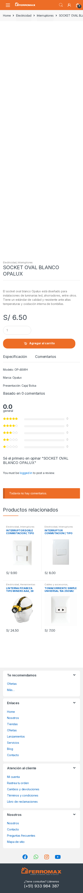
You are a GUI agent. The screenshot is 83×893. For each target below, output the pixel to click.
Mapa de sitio (16, 841)
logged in (26, 473)
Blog (10, 749)
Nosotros (13, 718)
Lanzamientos (16, 736)
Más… (11, 690)
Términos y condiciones (22, 795)
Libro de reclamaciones (22, 801)
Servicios (13, 742)
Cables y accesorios (56, 584)
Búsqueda (61, 5)
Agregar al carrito (42, 343)
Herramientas (27, 584)
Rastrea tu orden (18, 783)
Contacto (13, 755)
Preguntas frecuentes (21, 835)
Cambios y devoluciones (23, 789)
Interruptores (45, 15)
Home (7, 15)
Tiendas (12, 724)
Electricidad (23, 15)
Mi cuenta (13, 777)
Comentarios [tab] (45, 357)
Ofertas (12, 683)
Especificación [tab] (15, 357)
